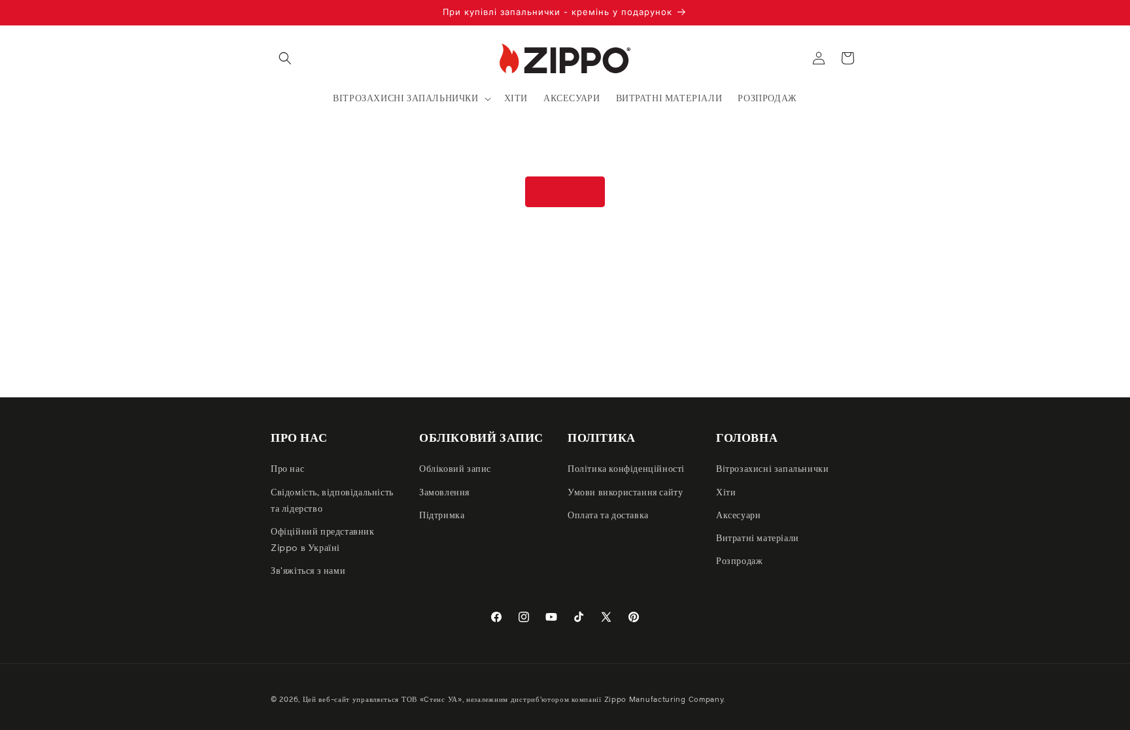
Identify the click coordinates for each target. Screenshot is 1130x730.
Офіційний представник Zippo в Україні (323, 540)
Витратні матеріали (757, 538)
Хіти (726, 492)
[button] (285, 58)
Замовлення (444, 492)
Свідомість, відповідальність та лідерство (332, 501)
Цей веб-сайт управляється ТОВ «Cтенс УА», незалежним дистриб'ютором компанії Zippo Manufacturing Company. (514, 699)
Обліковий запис (455, 469)
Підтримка (441, 515)
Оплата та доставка (608, 515)
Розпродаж (739, 561)
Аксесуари (738, 515)
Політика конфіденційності (626, 469)
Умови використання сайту (625, 492)
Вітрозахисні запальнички (772, 469)
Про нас (287, 469)
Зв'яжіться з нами (308, 571)
